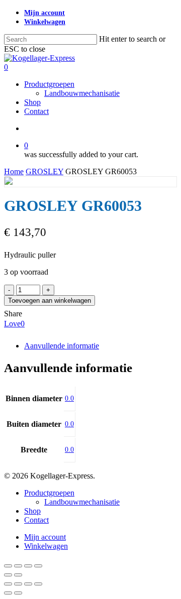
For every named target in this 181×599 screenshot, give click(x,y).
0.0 (69, 398)
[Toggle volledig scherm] (18, 565)
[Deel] (28, 565)
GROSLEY (44, 171)
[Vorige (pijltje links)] (8, 574)
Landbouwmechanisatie (82, 502)
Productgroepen (49, 493)
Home (14, 171)
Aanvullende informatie (61, 345)
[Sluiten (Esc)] (38, 565)
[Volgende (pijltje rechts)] (18, 574)
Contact (36, 520)
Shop (32, 511)
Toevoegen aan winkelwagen (49, 300)
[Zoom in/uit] (8, 565)
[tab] (100, 345)
